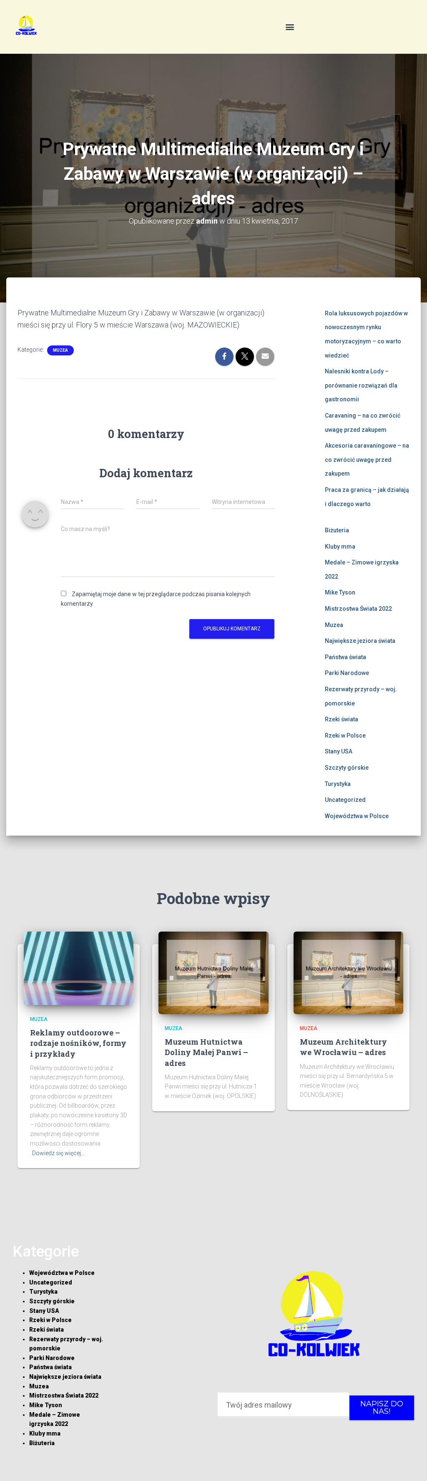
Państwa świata (345, 657)
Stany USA (338, 751)
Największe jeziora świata (360, 640)
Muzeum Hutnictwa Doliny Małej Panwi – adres (206, 1052)
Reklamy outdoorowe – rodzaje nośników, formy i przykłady (78, 1043)
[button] (290, 27)
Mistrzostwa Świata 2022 (358, 608)
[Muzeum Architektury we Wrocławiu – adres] (348, 972)
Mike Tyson (340, 592)
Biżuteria (337, 530)
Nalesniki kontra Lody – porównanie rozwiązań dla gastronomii (361, 385)
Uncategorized (345, 799)
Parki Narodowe (347, 673)
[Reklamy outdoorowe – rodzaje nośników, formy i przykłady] (78, 968)
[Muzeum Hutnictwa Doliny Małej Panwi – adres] (213, 972)
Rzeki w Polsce (345, 735)
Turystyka (338, 784)
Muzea (60, 350)
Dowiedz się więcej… (58, 1153)
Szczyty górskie (347, 767)
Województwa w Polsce (357, 816)
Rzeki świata (341, 719)
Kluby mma (340, 546)
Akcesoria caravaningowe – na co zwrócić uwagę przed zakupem (367, 459)
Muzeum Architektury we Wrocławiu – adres (343, 1047)
